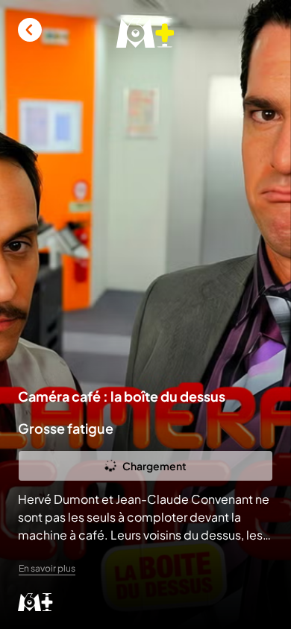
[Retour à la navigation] (30, 30)
